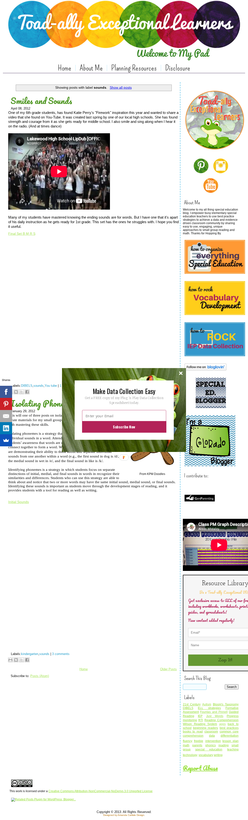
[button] (124, 391)
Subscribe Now (124, 426)
